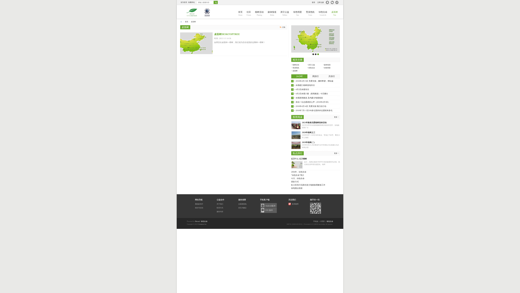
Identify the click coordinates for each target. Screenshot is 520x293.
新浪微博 (295, 204)
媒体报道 (272, 13)
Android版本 (270, 206)
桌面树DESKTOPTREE (227, 34)
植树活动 (259, 13)
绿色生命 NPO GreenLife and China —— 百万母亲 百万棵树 (181, 22)
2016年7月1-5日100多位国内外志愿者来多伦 (314, 110)
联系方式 (220, 208)
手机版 (315, 221)
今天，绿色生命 (297, 178)
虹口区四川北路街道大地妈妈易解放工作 (308, 185)
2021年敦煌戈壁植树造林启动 (314, 123)
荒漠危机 (310, 13)
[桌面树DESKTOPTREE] (196, 54)
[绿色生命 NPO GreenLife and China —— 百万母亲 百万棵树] (198, 12)
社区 (249, 13)
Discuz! (197, 221)
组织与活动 (199, 208)
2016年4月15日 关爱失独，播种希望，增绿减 (314, 81)
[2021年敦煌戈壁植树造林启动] (296, 129)
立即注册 (320, 2)
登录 (313, 2)
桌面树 (334, 13)
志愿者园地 (242, 204)
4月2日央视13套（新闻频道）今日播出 (312, 94)
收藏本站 (191, 2)
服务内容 (220, 212)
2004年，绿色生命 (298, 172)
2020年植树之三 (308, 132)
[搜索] (217, 2)
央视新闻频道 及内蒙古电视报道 (309, 98)
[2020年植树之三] (296, 139)
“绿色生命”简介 (297, 175)
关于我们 (220, 204)
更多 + (336, 117)
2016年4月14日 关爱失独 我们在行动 (311, 106)
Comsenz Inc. (202, 224)
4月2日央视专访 (302, 89)
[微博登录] (337, 2)
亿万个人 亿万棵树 (299, 159)
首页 (240, 13)
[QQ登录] (327, 2)
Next (338, 40)
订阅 (283, 27)
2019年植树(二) (308, 142)
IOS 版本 (269, 210)
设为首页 (184, 2)
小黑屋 (322, 221)
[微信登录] (332, 2)
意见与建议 (242, 208)
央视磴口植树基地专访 (305, 85)
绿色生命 (323, 13)
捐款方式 (295, 182)
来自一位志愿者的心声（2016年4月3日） (313, 102)
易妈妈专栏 (199, 204)
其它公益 (284, 13)
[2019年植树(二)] (296, 149)
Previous (293, 40)
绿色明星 (297, 13)
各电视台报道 (297, 188)
